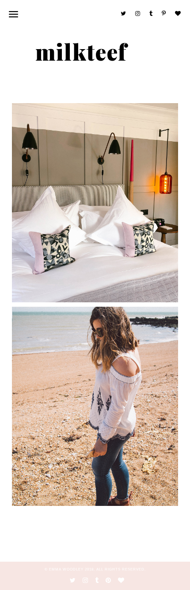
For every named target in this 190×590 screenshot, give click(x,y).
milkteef (81, 51)
